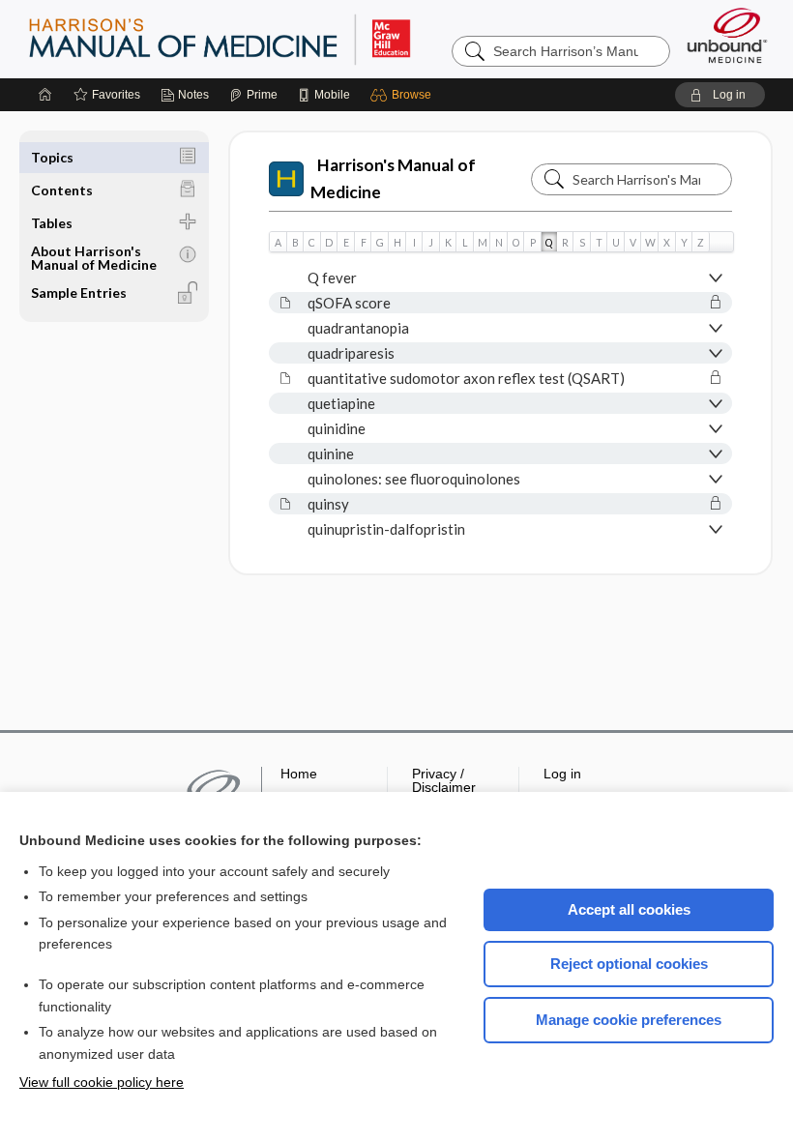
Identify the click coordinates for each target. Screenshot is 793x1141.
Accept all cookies (629, 909)
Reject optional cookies (629, 963)
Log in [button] (562, 773)
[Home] (45, 94)
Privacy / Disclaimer (444, 780)
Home (298, 773)
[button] (403, 94)
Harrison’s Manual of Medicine (270, 39)
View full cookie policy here (101, 1082)
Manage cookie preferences (628, 1019)
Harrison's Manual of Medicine (393, 178)
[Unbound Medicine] (727, 35)
